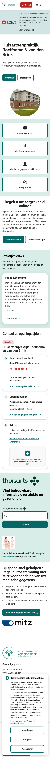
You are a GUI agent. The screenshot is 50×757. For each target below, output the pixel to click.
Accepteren (27, 749)
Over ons (9, 77)
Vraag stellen (25, 187)
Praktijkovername (16, 277)
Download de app (36, 239)
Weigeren (27, 739)
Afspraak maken (25, 133)
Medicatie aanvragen (25, 151)
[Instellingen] (45, 5)
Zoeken (25, 524)
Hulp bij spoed (20, 369)
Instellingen (27, 730)
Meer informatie (13, 239)
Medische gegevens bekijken (24, 169)
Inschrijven (25, 77)
